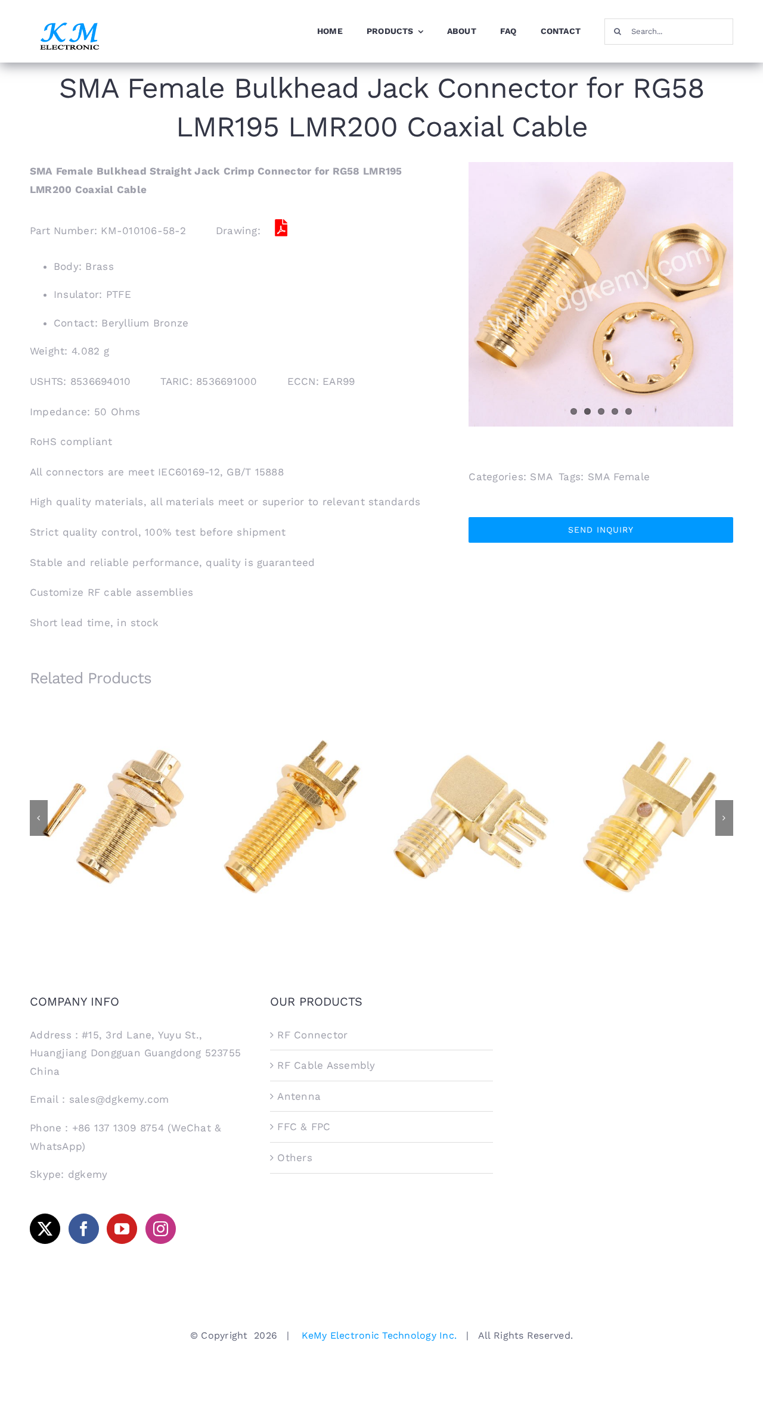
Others (294, 1158)
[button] (39, 818)
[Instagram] (160, 1229)
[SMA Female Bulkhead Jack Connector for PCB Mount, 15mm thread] (292, 816)
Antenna (299, 1096)
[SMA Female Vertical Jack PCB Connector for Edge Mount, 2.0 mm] (649, 816)
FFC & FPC (303, 1127)
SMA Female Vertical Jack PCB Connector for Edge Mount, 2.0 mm (650, 798)
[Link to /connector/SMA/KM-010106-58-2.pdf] (280, 228)
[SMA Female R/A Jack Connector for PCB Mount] (470, 816)
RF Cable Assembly (326, 1065)
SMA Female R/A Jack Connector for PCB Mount (471, 802)
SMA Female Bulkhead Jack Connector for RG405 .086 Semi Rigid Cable (113, 798)
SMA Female (619, 477)
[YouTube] (122, 1229)
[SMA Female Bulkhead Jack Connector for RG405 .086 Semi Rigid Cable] (113, 816)
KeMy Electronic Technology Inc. (379, 1335)
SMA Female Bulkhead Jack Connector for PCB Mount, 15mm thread (292, 798)
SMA (541, 477)
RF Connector (312, 1035)
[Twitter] (45, 1229)
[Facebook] (84, 1229)
